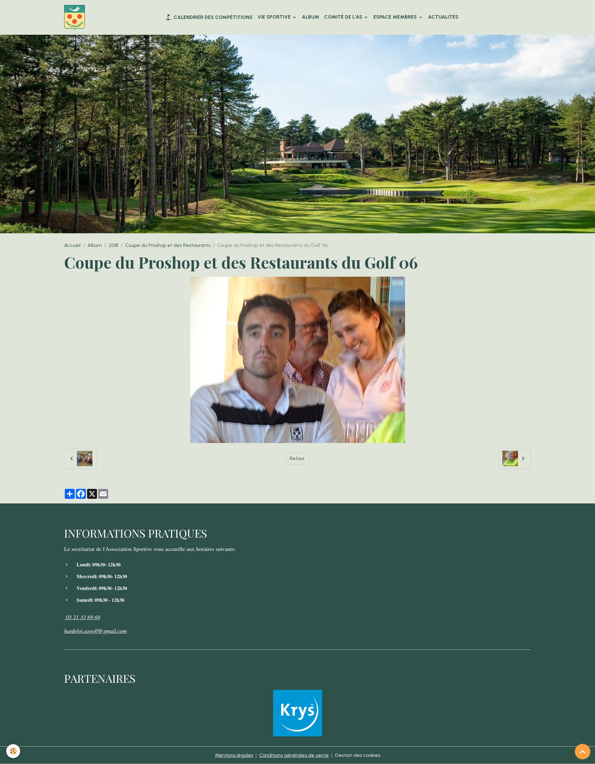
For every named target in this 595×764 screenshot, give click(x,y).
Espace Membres (395, 17)
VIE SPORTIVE (275, 17)
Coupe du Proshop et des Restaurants (167, 245)
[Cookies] (13, 751)
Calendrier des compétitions (212, 17)
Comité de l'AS (344, 17)
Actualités (443, 17)
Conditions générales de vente (294, 755)
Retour (297, 458)
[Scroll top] (582, 751)
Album (310, 17)
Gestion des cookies (357, 755)
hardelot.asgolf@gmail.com (95, 630)
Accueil (72, 245)
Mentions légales (234, 755)
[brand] (75, 17)
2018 (113, 245)
